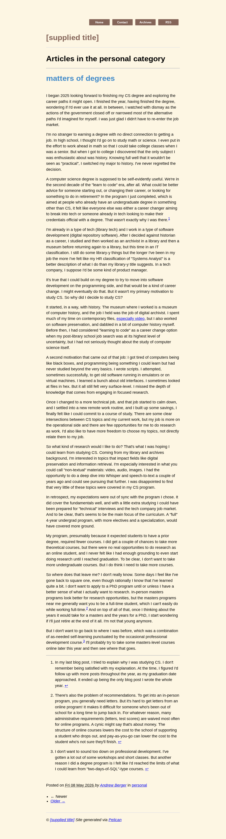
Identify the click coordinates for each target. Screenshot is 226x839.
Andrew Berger (113, 785)
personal (139, 785)
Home (99, 22)
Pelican (115, 820)
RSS (168, 22)
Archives (145, 22)
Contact (122, 22)
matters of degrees (80, 78)
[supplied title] (62, 820)
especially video (131, 318)
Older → (58, 801)
